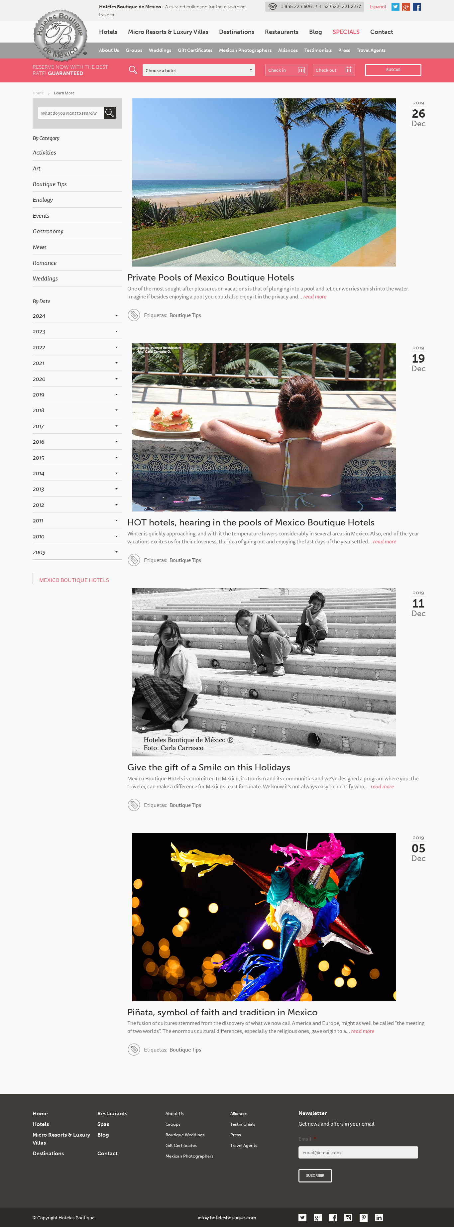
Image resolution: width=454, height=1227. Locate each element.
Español (378, 7)
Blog (315, 32)
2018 (38, 409)
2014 (38, 473)
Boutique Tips (49, 183)
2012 (38, 504)
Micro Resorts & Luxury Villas (168, 32)
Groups (134, 50)
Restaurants (281, 32)
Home (38, 93)
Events (41, 215)
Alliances (288, 50)
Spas (103, 1124)
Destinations (236, 32)
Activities (44, 152)
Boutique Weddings (185, 1134)
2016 (38, 441)
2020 (39, 378)
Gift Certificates (195, 50)
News (39, 247)
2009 (39, 551)
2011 (38, 520)
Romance (45, 262)
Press (344, 50)
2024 (39, 315)
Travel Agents (371, 50)
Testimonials (318, 50)
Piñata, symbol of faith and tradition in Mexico (222, 1012)
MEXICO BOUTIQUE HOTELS (74, 580)
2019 (38, 394)
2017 (38, 425)
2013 (38, 488)
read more (314, 296)
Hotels (108, 32)
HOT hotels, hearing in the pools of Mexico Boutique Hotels (251, 522)
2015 (38, 457)
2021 (38, 362)
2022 (39, 347)
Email (307, 1139)
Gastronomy (48, 231)
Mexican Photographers (245, 50)
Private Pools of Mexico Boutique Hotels (210, 277)
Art (36, 168)
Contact (381, 32)
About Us (109, 50)
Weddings (160, 50)
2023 (39, 331)
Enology (43, 199)
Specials (346, 32)
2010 (38, 536)
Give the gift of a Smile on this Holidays (208, 767)
